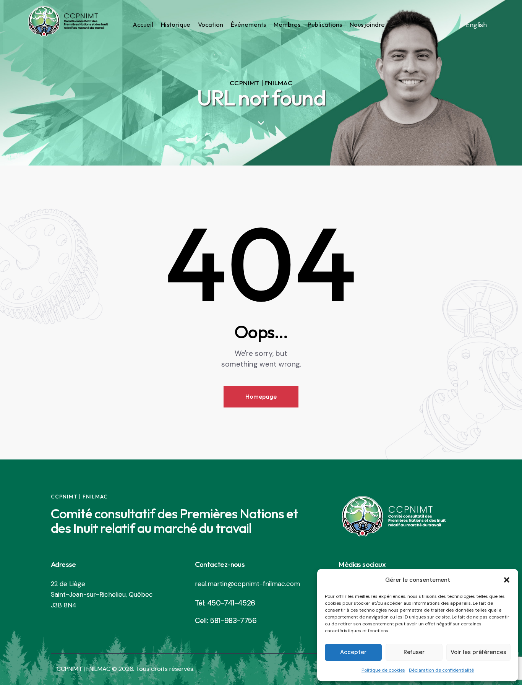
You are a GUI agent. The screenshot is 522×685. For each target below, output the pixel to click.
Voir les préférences (478, 652)
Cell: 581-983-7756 (226, 620)
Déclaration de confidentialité (441, 670)
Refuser (414, 652)
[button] (507, 580)
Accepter (353, 652)
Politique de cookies (383, 670)
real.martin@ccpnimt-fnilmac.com (247, 583)
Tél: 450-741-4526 (225, 603)
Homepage (261, 396)
